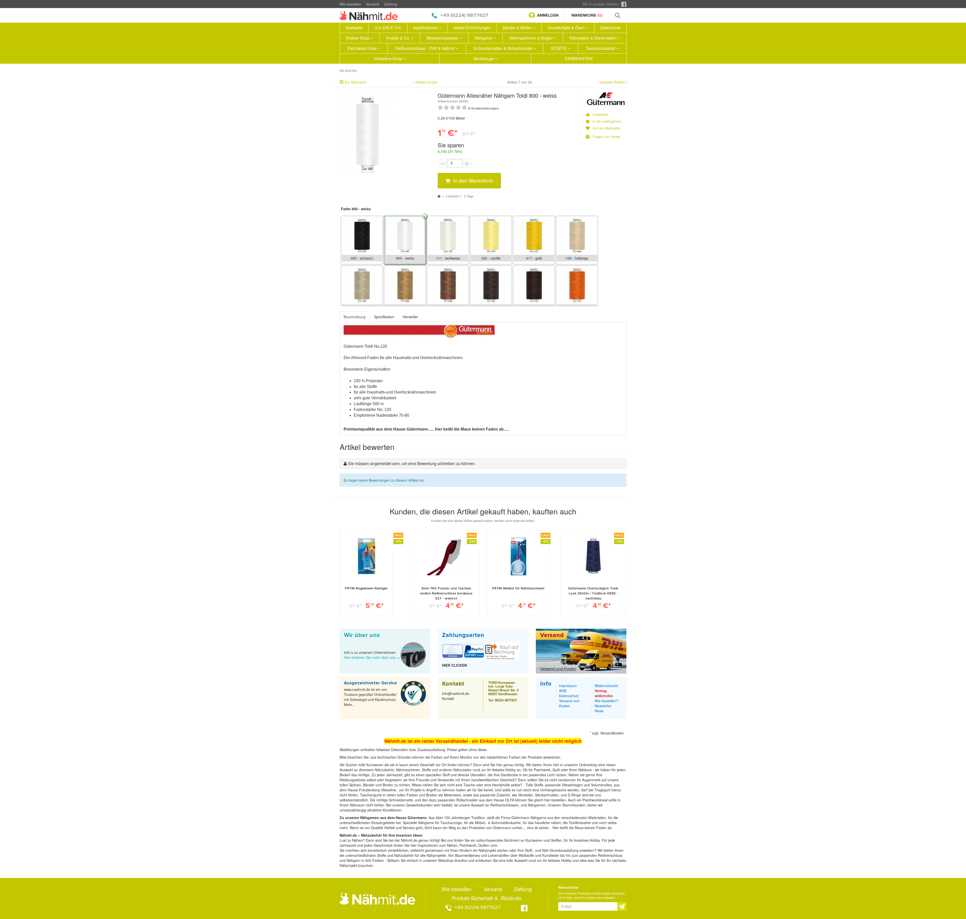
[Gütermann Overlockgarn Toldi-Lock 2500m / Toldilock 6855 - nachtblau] (593, 556)
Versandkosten (612, 732)
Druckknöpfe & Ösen (567, 27)
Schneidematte (401, 799)
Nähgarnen (536, 804)
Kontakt (448, 698)
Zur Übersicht (355, 82)
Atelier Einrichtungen (472, 27)
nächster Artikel (612, 82)
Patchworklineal (596, 799)
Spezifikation (384, 316)
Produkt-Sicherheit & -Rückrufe (486, 898)
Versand (372, 4)
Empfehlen (600, 114)
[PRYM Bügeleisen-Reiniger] (366, 556)
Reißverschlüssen (504, 804)
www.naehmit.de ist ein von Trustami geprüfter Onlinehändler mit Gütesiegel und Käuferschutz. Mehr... (370, 697)
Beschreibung (355, 316)
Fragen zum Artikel (606, 136)
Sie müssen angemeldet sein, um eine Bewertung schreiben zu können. (412, 463)
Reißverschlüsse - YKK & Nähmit (425, 48)
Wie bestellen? (606, 700)
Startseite (354, 27)
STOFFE (559, 48)
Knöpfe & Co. (398, 38)
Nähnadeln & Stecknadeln (594, 38)
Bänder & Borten (518, 27)
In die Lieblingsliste (607, 121)
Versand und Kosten (558, 668)
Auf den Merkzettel (606, 128)
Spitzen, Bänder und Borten (371, 784)
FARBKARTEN (579, 58)
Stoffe (538, 784)
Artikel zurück (426, 82)
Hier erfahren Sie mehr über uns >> (372, 657)
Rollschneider (467, 799)
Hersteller (410, 316)
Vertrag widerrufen (604, 693)
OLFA (510, 799)
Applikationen (426, 27)
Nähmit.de (409, 840)
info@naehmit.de (455, 693)
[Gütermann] (606, 98)
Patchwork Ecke (362, 48)
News (599, 710)
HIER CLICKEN (454, 665)
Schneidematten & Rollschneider (503, 48)
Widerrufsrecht (606, 685)
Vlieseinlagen (573, 784)
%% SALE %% (388, 27)
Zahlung (390, 4)
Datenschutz (569, 695)
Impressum (568, 685)
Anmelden (547, 15)
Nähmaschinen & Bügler (531, 38)
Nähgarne (484, 38)
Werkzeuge (484, 58)
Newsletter (603, 705)
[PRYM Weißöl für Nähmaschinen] (518, 556)
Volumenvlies (601, 784)
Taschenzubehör (601, 48)
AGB (562, 690)
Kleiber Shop (358, 38)
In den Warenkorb (472, 180)
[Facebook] (623, 4)
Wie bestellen (350, 4)
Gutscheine (610, 27)
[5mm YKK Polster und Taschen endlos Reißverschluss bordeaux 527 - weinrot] (446, 556)
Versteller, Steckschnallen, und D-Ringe (549, 794)
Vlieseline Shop (388, 58)
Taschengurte (371, 794)
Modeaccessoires (443, 38)
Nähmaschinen (408, 769)
